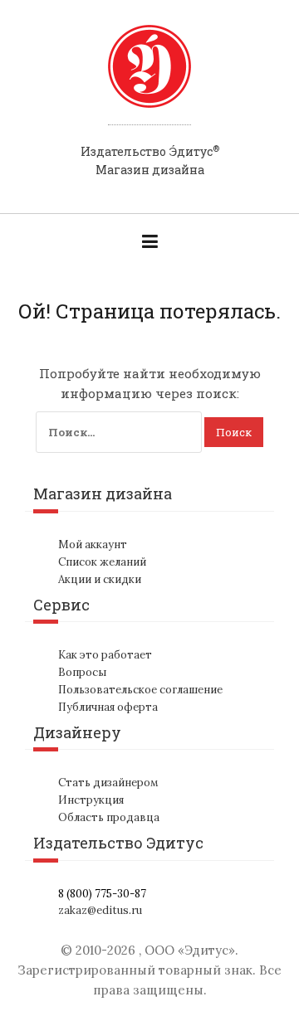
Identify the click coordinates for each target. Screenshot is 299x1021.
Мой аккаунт (92, 544)
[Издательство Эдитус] (149, 82)
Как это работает (105, 655)
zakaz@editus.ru (100, 910)
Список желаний (102, 562)
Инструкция (91, 800)
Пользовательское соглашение (140, 690)
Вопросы (82, 672)
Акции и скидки (99, 579)
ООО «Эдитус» (190, 950)
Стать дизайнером (108, 782)
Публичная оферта (108, 707)
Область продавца (108, 817)
